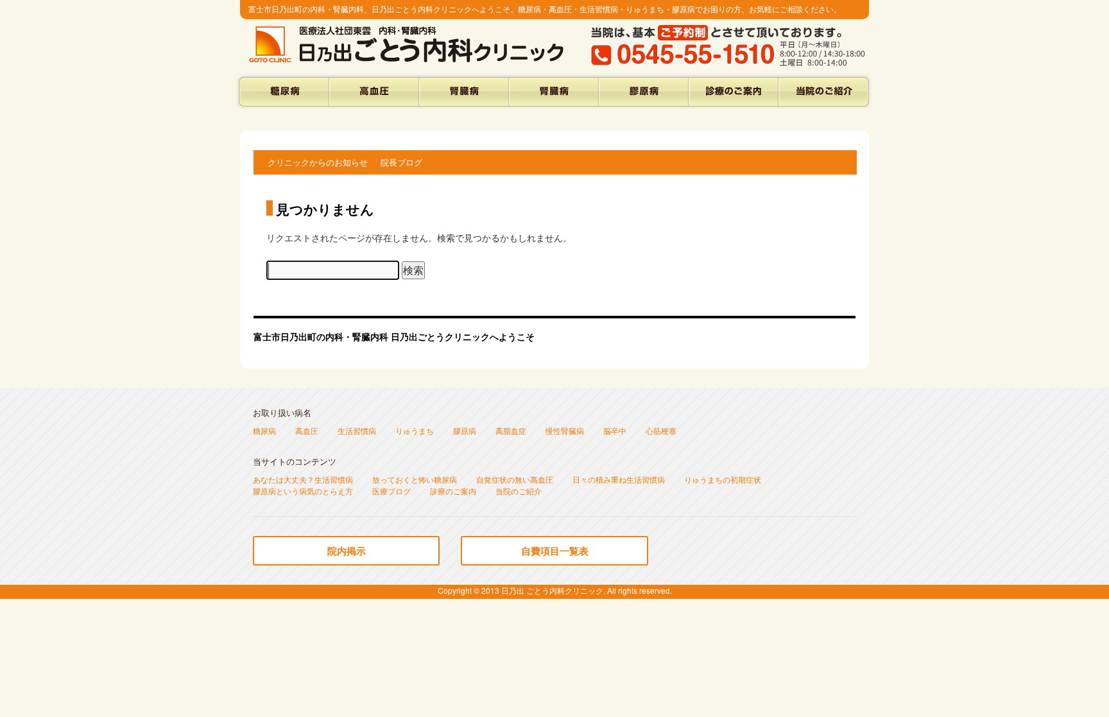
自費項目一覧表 (555, 551)
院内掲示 (346, 551)
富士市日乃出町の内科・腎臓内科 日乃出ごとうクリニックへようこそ (394, 336)
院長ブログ (401, 162)
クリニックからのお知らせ (318, 162)
